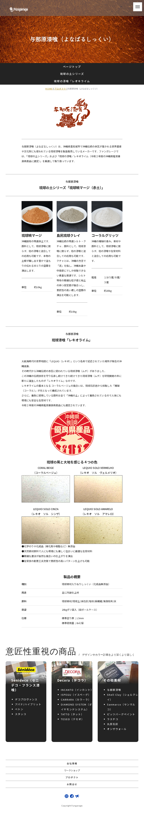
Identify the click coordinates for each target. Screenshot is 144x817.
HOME (49, 88)
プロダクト (60, 88)
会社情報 (72, 763)
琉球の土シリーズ (72, 74)
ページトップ (72, 66)
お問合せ (72, 784)
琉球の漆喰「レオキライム (72, 81)
